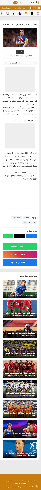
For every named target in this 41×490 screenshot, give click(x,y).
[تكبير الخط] (24, 63)
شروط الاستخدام (17, 487)
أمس (20, 3)
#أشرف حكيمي (16, 217)
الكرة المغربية (6, 8)
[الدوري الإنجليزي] (39, 8)
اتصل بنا (9, 487)
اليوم (15, 3)
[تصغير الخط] (28, 63)
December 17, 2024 (30, 179)
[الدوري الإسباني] (34, 8)
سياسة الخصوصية (29, 487)
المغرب (19, 52)
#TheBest (23, 172)
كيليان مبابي (24, 153)
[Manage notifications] (36, 486)
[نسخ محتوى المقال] (4, 63)
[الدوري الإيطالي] (30, 8)
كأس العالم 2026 (20, 8)
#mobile (26, 217)
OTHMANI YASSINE (20, 483)
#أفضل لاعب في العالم (29, 222)
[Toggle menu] (3, 3)
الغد (11, 3)
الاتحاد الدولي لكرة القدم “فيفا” (21, 94)
